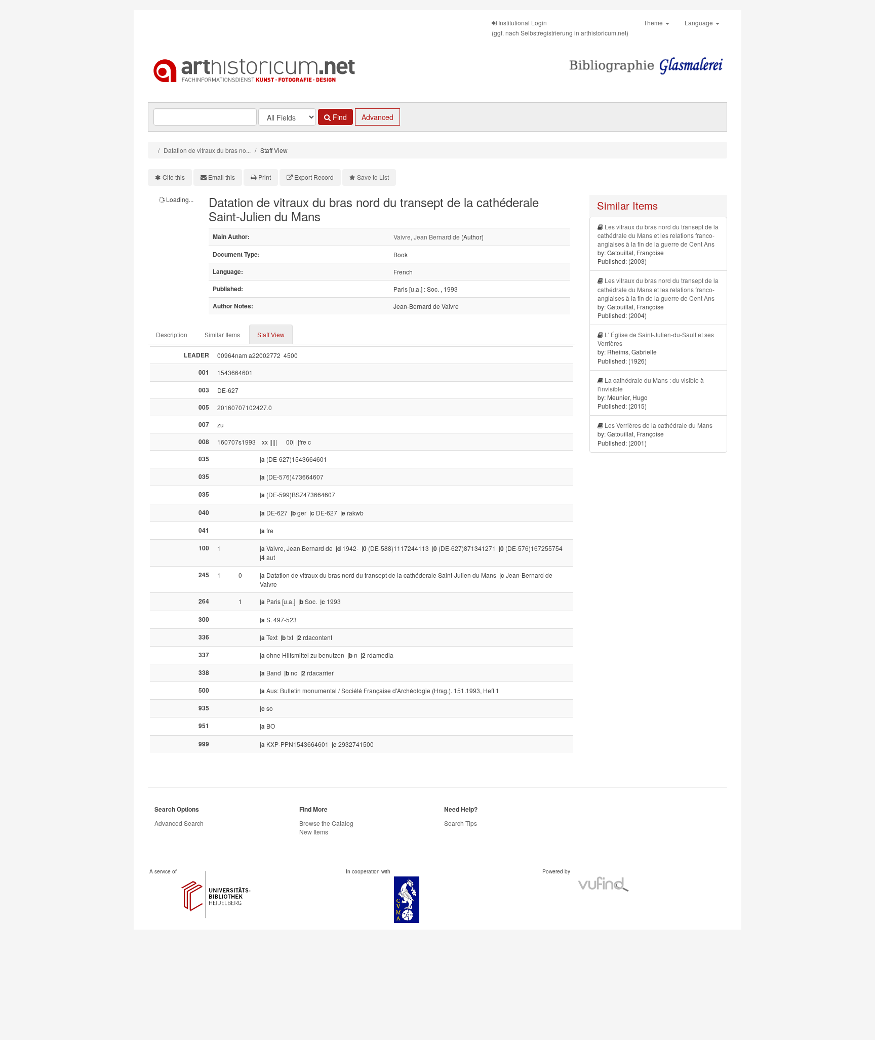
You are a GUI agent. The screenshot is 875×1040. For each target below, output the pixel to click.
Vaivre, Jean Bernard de (426, 236)
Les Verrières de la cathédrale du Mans (658, 425)
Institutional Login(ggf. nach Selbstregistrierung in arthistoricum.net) (560, 27)
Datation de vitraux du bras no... (207, 150)
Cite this (174, 177)
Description (171, 334)
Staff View (271, 334)
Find (339, 117)
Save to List (373, 177)
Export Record (314, 177)
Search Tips (460, 823)
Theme (654, 22)
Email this (221, 177)
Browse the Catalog (326, 823)
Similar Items (222, 334)
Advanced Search (179, 823)
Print (264, 177)
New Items (313, 831)
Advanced (377, 117)
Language (699, 22)
